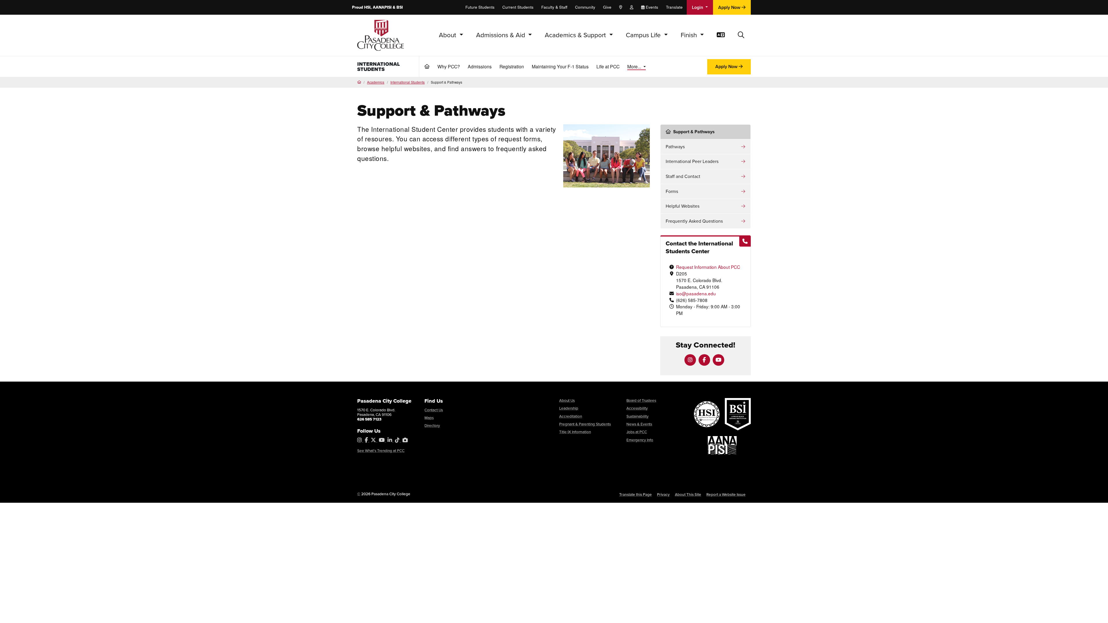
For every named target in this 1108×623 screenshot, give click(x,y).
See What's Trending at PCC (381, 450)
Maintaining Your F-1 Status (560, 66)
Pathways (675, 146)
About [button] (448, 35)
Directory (432, 425)
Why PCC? (448, 66)
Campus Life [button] (644, 35)
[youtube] (718, 360)
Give (607, 7)
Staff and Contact (683, 176)
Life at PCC (607, 66)
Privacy (663, 494)
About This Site (688, 494)
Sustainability (637, 416)
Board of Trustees (641, 400)
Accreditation (570, 416)
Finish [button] (690, 35)
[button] (741, 35)
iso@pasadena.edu (696, 293)
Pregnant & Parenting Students (585, 424)
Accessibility (637, 408)
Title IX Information (575, 432)
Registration (511, 66)
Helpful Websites (682, 206)
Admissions (480, 66)
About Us (567, 400)
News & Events (639, 424)
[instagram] (690, 360)
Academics (375, 82)
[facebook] (704, 360)
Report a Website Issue (726, 494)
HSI (367, 7)
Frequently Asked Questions (694, 221)
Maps (429, 418)
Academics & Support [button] (576, 35)
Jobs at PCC (636, 432)
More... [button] (634, 66)
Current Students (518, 7)
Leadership (568, 408)
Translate (674, 7)
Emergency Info (639, 440)
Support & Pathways (694, 131)
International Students (378, 66)
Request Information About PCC (708, 267)
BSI (399, 7)
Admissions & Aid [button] (501, 35)
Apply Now (730, 7)
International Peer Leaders (692, 161)
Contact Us (433, 410)
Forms (672, 191)
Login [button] (698, 7)
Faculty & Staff (554, 7)
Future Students (480, 7)
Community (585, 7)
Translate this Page (635, 494)
